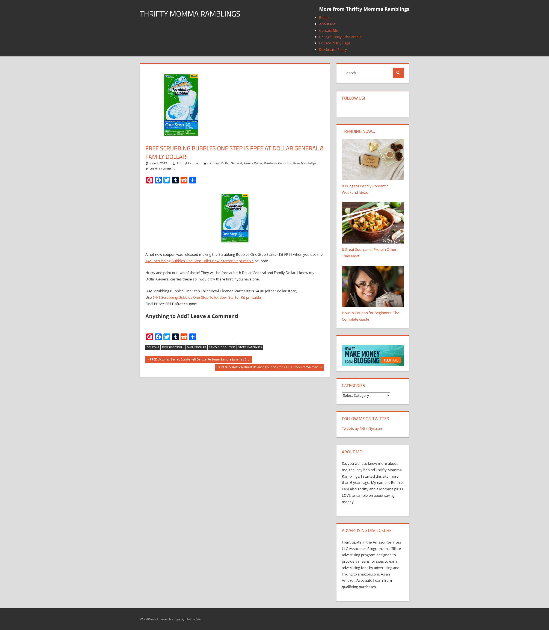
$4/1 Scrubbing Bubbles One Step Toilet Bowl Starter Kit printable (199, 260)
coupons (213, 163)
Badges (325, 17)
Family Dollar (253, 163)
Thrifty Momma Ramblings (190, 14)
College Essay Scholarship (340, 36)
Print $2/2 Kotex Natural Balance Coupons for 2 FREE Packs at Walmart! (268, 368)
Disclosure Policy (333, 49)
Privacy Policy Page (334, 43)
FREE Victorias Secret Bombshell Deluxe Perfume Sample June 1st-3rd (200, 360)
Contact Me (328, 30)
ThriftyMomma (187, 163)
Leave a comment (162, 168)
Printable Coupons (277, 163)
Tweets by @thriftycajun (362, 428)
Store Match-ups (250, 347)
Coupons (153, 347)
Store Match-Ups (305, 163)
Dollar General (231, 163)
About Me (327, 23)
